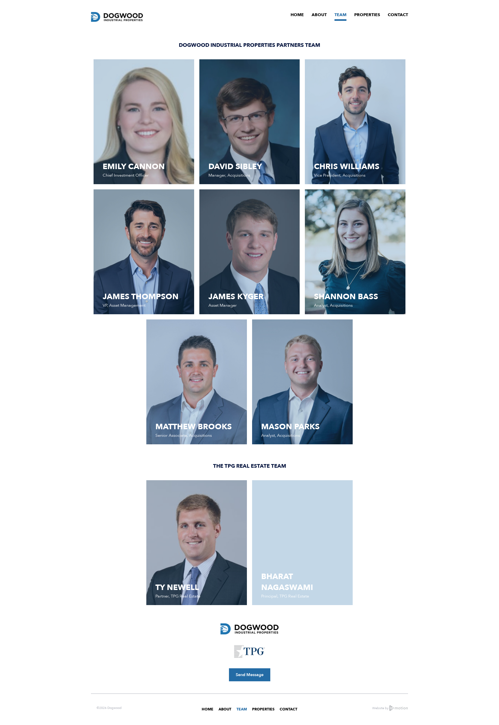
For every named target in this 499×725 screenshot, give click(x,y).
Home (297, 15)
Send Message (250, 675)
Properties (367, 15)
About (319, 15)
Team (340, 15)
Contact (398, 15)
